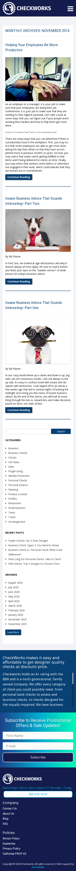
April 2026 (14, 601)
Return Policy (11, 838)
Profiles (12, 498)
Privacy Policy (11, 848)
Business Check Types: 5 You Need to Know (33, 545)
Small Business (16, 508)
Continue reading (18, 177)
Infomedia (38, 867)
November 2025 (17, 624)
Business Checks (17, 453)
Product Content (17, 494)
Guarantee (9, 843)
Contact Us (10, 808)
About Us (8, 813)
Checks (12, 457)
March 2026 (15, 605)
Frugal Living (15, 471)
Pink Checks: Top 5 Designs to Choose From (33, 563)
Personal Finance (18, 485)
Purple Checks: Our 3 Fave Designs (28, 540)
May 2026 (14, 596)
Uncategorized (16, 521)
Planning (13, 489)
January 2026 (15, 614)
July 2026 (13, 587)
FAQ (5, 823)
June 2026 (14, 592)
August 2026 (15, 582)
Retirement (14, 503)
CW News (13, 462)
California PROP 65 (14, 853)
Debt (11, 466)
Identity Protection (19, 475)
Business (13, 448)
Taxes (11, 512)
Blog (5, 818)
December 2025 (17, 619)
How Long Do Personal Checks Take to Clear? (34, 559)
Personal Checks (17, 480)
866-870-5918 (38, 794)
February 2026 (16, 610)
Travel (11, 517)
